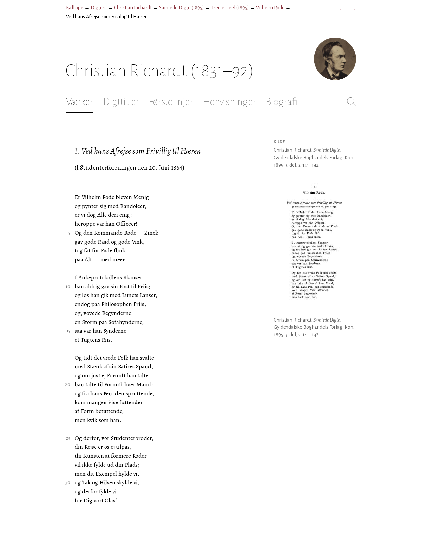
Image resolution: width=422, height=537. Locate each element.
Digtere (99, 7)
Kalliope (74, 7)
